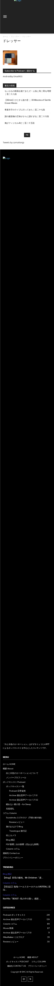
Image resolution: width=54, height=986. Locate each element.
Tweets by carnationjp (13, 142)
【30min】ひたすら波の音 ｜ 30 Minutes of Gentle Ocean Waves (28, 101)
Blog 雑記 (7, 874)
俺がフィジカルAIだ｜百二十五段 (20, 123)
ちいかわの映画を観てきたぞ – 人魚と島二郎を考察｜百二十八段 (28, 92)
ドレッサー (15, 36)
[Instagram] (23, 979)
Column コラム (10, 883)
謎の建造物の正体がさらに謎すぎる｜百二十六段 (27, 116)
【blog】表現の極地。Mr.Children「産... (23, 878)
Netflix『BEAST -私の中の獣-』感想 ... (22, 899)
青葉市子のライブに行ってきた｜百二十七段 (25, 110)
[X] (30, 979)
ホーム (5, 36)
